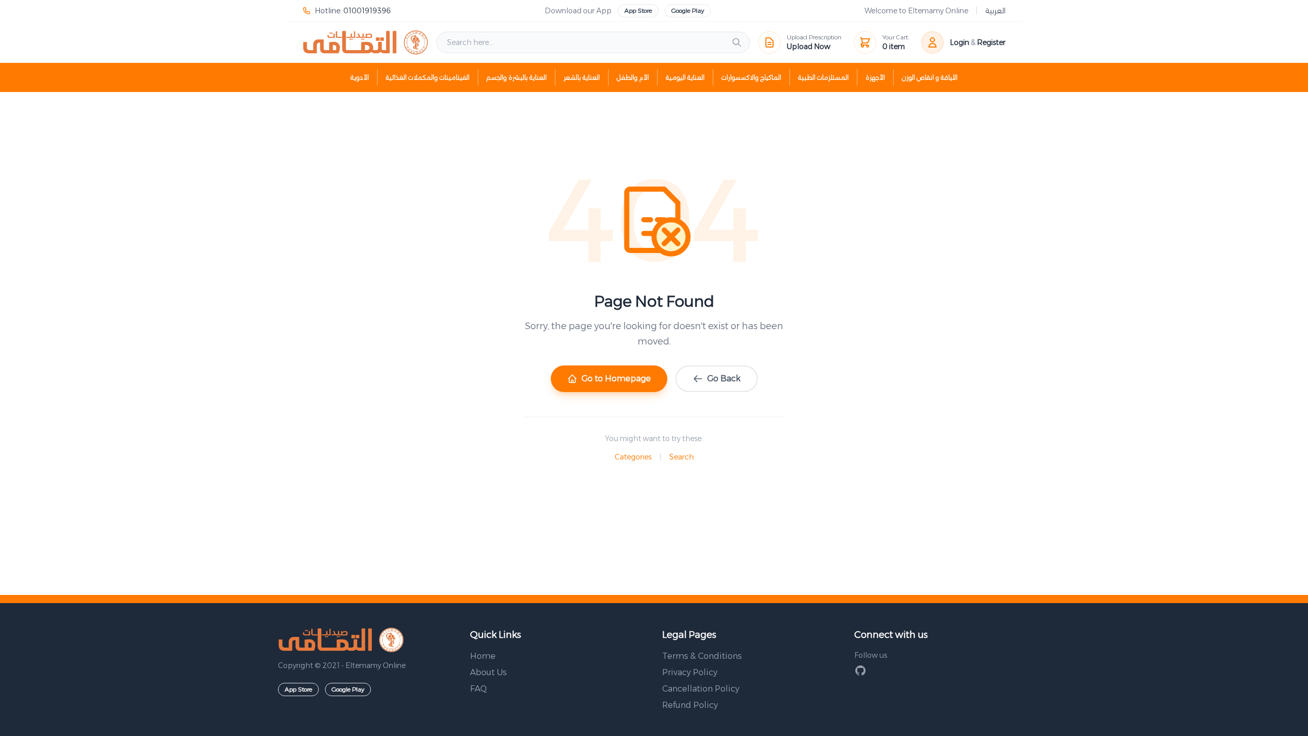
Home (483, 656)
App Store (638, 10)
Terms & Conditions (702, 656)
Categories (633, 457)
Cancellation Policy (700, 689)
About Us (488, 672)
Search (681, 457)
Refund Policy (690, 705)
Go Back (723, 378)
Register (991, 42)
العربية (995, 10)
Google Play (687, 10)
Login (959, 42)
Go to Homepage (616, 378)
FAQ (478, 689)
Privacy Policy (689, 672)
